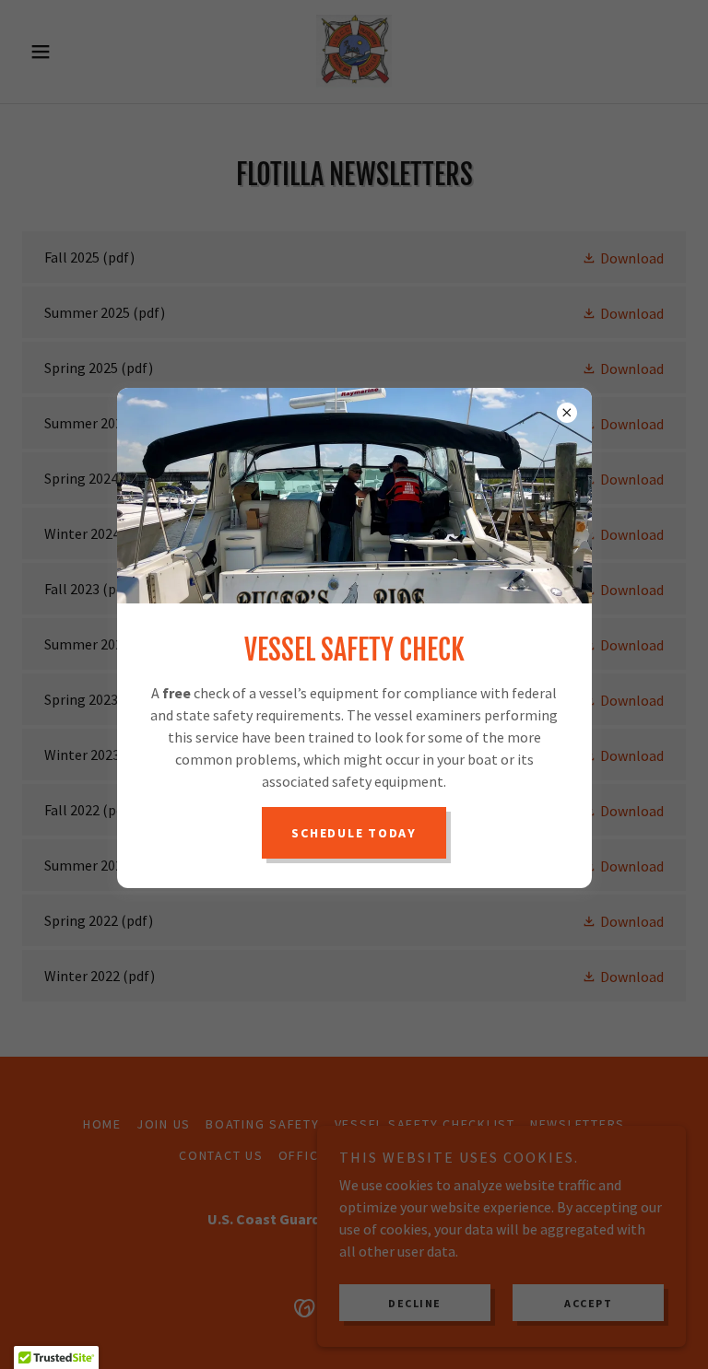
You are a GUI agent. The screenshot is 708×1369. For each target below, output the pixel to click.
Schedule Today (354, 833)
